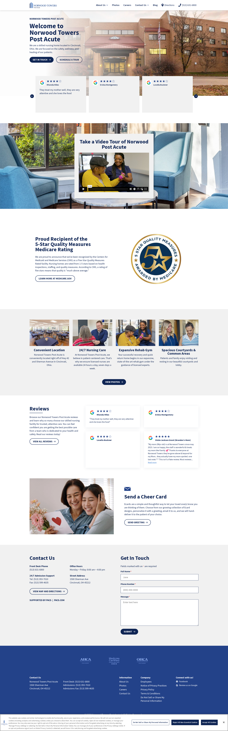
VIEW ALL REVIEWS (42, 441)
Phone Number (128, 584)
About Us (124, 681)
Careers (123, 689)
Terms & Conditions (150, 693)
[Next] (196, 96)
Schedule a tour (69, 59)
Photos (122, 685)
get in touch (40, 59)
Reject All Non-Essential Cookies (185, 722)
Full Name (126, 571)
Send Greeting (136, 522)
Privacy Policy (147, 689)
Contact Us (124, 693)
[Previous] (32, 96)
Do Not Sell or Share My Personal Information (150, 722)
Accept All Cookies (209, 722)
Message (125, 596)
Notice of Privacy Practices (154, 685)
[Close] (224, 722)
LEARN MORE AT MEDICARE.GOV (55, 278)
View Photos (112, 381)
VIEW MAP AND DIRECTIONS (47, 591)
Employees (146, 681)
